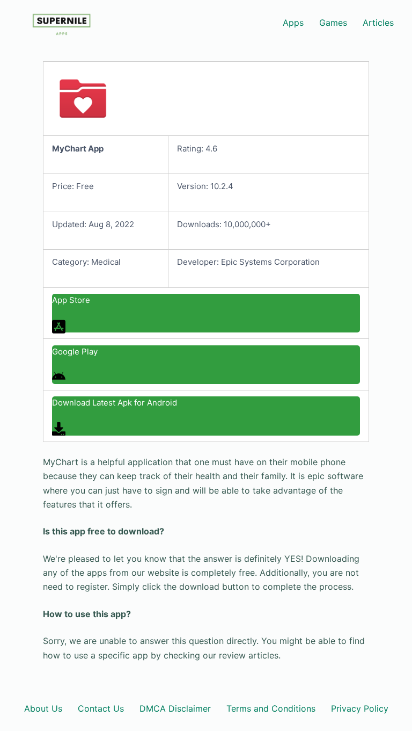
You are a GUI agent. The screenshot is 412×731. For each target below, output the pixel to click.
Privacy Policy (359, 708)
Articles (378, 22)
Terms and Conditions (270, 708)
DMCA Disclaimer (175, 708)
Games (333, 22)
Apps (293, 22)
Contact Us (101, 708)
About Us (43, 708)
